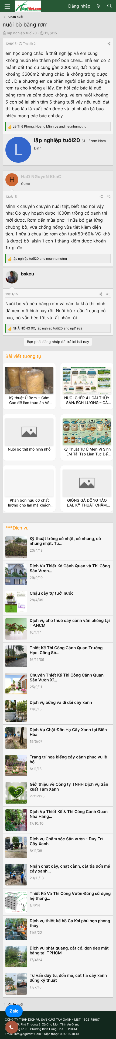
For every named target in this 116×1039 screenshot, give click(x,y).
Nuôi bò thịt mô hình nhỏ (29, 449)
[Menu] (7, 6)
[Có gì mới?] (98, 6)
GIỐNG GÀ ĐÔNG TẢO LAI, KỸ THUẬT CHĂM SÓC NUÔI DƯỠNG (87, 505)
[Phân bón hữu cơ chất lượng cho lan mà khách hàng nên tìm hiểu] (29, 483)
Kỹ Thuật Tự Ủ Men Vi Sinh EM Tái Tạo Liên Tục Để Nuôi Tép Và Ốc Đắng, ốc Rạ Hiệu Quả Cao (87, 456)
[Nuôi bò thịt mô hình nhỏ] (29, 431)
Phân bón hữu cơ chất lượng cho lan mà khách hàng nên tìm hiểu (29, 505)
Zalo (14, 1011)
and (40, 259)
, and (49, 126)
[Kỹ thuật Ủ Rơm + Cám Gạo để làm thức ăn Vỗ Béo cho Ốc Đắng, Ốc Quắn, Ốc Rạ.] (29, 380)
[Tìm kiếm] (109, 6)
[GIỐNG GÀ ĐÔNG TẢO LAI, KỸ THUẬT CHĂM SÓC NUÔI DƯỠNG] (87, 483)
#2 (109, 197)
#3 (108, 294)
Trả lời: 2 (29, 44)
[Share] (108, 43)
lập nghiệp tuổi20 (22, 33)
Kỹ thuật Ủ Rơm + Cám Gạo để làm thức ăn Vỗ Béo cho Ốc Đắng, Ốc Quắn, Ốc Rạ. (29, 405)
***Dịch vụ (17, 528)
